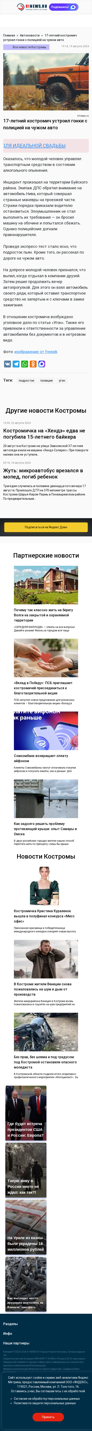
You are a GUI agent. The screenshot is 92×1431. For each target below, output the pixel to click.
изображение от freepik (36, 351)
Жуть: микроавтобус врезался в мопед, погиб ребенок (43, 474)
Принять (48, 1417)
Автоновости (30, 35)
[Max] (41, 365)
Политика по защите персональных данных (45, 1403)
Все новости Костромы (29, 47)
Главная (9, 35)
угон (62, 380)
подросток (26, 380)
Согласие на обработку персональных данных (47, 1398)
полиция (46, 380)
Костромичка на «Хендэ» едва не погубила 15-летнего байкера (44, 434)
